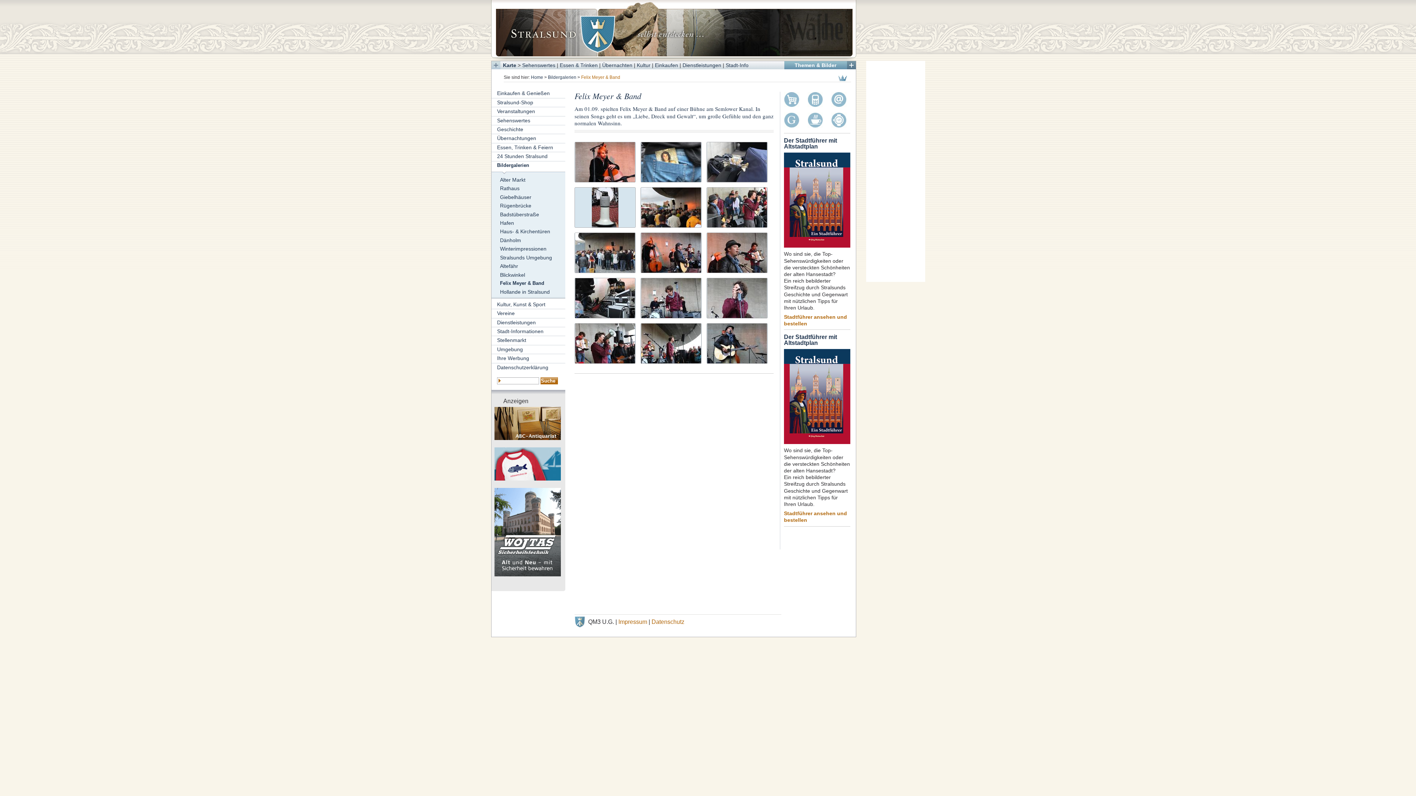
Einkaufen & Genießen (523, 93)
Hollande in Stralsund (525, 292)
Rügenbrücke (515, 206)
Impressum (632, 622)
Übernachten (617, 65)
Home (537, 77)
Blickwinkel (512, 275)
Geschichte (510, 129)
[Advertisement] (895, 171)
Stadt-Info (737, 65)
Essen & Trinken (579, 65)
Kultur (643, 65)
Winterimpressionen (523, 249)
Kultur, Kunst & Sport (521, 304)
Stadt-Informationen (520, 331)
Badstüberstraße (519, 214)
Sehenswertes (538, 65)
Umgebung (510, 349)
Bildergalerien (562, 77)
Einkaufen (666, 65)
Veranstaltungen (516, 111)
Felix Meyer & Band (522, 283)
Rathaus (510, 188)
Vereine (506, 313)
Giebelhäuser (515, 197)
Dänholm (510, 240)
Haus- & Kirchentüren (525, 231)
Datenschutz (668, 622)
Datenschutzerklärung (522, 367)
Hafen (507, 223)
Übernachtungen (516, 138)
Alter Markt (512, 180)
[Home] (673, 28)
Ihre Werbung (513, 358)
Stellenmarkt (511, 340)
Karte (509, 65)
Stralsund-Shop (515, 102)
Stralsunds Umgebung (526, 258)
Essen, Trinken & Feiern (525, 147)
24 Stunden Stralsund (522, 156)
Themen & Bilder (815, 65)
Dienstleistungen (702, 65)
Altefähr (509, 266)
